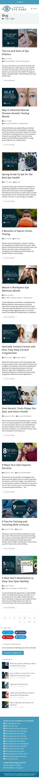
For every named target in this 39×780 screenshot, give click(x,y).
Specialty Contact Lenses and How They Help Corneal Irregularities (18, 349)
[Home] (3, 19)
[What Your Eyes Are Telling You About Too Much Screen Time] (5, 665)
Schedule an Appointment (13, 653)
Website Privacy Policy (23, 774)
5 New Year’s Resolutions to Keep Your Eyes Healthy (18, 579)
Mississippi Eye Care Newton (15, 741)
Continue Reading (10, 80)
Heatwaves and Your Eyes (19, 684)
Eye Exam (17, 239)
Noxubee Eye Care (11, 759)
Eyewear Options (16, 298)
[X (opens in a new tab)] (17, 2)
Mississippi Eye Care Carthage (16, 731)
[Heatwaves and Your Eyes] (5, 685)
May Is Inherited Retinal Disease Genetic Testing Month (15, 113)
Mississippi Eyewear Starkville (15, 756)
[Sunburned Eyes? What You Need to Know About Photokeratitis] (5, 694)
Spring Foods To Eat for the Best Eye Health (17, 176)
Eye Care (17, 182)
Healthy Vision (23, 123)
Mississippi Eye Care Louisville (16, 736)
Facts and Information (23, 61)
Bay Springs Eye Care (12, 723)
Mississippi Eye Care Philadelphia (17, 744)
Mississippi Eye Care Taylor (14, 749)
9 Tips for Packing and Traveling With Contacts (15, 523)
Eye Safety (6, 298)
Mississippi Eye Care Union (14, 751)
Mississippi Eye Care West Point (16, 754)
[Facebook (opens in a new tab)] (20, 2)
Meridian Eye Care (11, 726)
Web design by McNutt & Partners (24, 775)
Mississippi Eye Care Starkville (15, 746)
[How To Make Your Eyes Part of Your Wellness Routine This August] (5, 675)
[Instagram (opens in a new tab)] (22, 2)
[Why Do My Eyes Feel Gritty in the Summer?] (5, 704)
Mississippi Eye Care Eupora (15, 733)
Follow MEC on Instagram (14, 768)
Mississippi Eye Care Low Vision (16, 739)
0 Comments (22, 668)
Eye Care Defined (8, 61)
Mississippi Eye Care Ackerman (16, 728)
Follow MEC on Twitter (13, 765)
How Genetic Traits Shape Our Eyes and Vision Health (19, 410)
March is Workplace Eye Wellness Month (15, 289)
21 (29, 621)
